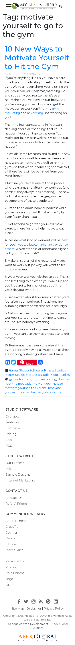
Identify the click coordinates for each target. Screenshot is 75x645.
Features (12, 422)
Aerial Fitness (15, 521)
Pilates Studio (15, 375)
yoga (21, 244)
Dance (10, 538)
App (8, 440)
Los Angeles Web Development (27, 624)
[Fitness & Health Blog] (34, 6)
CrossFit (11, 526)
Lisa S (40, 74)
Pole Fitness (14, 573)
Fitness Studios (55, 370)
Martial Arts (14, 550)
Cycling (11, 532)
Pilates (10, 567)
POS (8, 445)
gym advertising (20, 379)
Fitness (10, 544)
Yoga (9, 579)
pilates (31, 244)
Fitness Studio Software (25, 370)
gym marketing (45, 379)
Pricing (11, 434)
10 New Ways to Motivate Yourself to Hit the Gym (37, 57)
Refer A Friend (16, 503)
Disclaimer (33, 608)
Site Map (17, 608)
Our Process (14, 463)
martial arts (45, 244)
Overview (12, 416)
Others (10, 585)
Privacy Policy (54, 608)
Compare (12, 428)
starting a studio (38, 375)
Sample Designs (17, 474)
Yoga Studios (60, 375)
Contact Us (13, 498)
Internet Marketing (20, 480)
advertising (35, 113)
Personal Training (19, 561)
